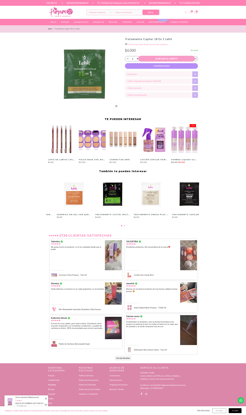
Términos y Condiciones (88, 394)
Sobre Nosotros (116, 380)
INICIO (53, 22)
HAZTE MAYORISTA (158, 22)
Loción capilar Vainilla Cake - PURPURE (165, 160)
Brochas (51, 389)
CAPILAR (140, 22)
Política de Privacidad (87, 385)
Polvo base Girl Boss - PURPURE (99, 160)
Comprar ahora (161, 66)
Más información (203, 410)
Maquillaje (52, 385)
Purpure (51, 375)
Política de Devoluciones (88, 380)
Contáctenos (115, 375)
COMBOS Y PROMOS (179, 22)
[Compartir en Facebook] (141, 393)
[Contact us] (241, 400)
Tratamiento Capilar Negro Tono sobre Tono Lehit (196, 214)
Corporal (51, 394)
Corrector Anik (120, 160)
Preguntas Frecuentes (119, 385)
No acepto (219, 411)
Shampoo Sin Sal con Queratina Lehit (72, 214)
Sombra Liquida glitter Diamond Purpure (197, 160)
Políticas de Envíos (86, 375)
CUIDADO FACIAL (81, 22)
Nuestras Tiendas (117, 389)
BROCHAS (113, 22)
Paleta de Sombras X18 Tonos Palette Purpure (30, 403)
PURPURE (65, 22)
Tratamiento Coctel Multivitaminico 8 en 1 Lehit (117, 214)
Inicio (50, 29)
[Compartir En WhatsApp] (146, 393)
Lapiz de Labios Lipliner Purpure (69, 160)
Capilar (51, 398)
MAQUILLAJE (98, 22)
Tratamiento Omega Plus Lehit (144, 214)
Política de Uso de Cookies (89, 389)
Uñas (50, 403)
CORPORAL (127, 22)
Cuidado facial (53, 380)
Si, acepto (235, 411)
